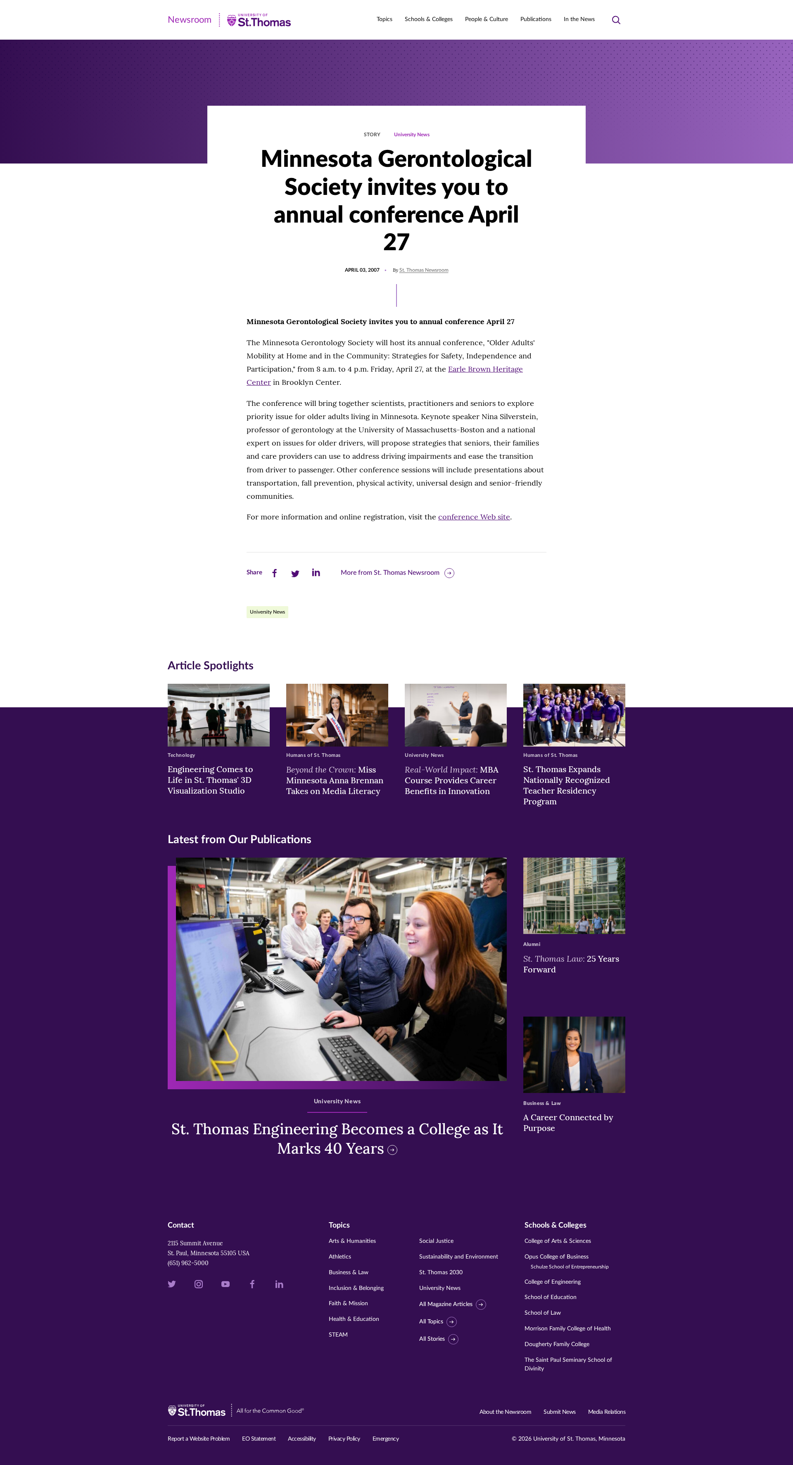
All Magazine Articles (445, 1304)
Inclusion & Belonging (356, 1288)
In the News (579, 19)
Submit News (560, 1412)
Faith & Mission (348, 1303)
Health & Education (354, 1319)
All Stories (432, 1339)
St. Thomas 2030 (441, 1272)
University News (412, 134)
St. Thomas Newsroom (424, 270)
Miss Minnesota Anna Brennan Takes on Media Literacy (334, 780)
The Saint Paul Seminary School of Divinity (568, 1364)
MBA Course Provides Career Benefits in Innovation (452, 780)
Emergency (386, 1439)
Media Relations (607, 1412)
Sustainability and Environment (458, 1257)
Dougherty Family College (557, 1344)
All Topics (431, 1322)
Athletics (340, 1257)
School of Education (551, 1297)
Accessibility (302, 1439)
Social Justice (436, 1241)
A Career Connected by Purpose (568, 1122)
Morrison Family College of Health (568, 1329)
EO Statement (258, 1439)
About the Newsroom (505, 1412)
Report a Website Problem (199, 1439)
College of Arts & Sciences (558, 1241)
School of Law (543, 1313)
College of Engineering (553, 1282)
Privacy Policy (344, 1439)
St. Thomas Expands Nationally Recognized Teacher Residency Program (566, 785)
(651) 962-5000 (188, 1263)
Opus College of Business (567, 1261)
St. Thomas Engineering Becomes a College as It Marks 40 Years (337, 1138)
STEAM (338, 1335)
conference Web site (474, 517)
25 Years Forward (571, 963)
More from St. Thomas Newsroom (390, 572)
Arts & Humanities (352, 1241)
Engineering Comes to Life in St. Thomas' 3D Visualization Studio (210, 780)
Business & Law (348, 1272)
